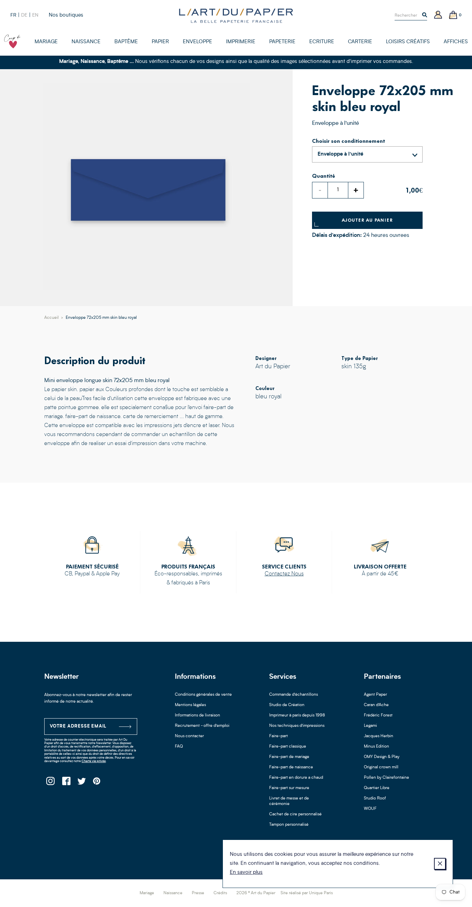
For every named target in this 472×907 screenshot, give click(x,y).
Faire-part (278, 736)
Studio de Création (286, 705)
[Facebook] (66, 783)
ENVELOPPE (197, 42)
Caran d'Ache (376, 705)
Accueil (51, 318)
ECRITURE (321, 42)
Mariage (147, 893)
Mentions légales (190, 705)
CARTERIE (360, 42)
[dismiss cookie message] (440, 864)
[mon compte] (438, 15)
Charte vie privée (94, 761)
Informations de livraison (197, 715)
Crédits (220, 893)
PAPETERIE (282, 42)
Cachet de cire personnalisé (295, 814)
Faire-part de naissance (291, 767)
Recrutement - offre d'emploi (202, 726)
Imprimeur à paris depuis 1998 (297, 715)
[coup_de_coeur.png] (12, 41)
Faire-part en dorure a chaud (296, 778)
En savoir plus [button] (246, 872)
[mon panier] (453, 15)
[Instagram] (50, 783)
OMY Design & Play (381, 757)
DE (24, 15)
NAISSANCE (86, 42)
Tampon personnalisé (289, 825)
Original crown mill (381, 767)
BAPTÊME (126, 42)
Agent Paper (375, 695)
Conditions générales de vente (203, 695)
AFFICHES (456, 42)
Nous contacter (189, 736)
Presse (198, 893)
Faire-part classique (287, 746)
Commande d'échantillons (293, 695)
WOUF (370, 809)
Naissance (172, 893)
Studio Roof (375, 798)
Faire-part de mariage (289, 757)
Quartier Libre (376, 788)
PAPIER (160, 42)
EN (35, 15)
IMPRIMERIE (240, 42)
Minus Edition (376, 746)
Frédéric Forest (378, 715)
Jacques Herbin (378, 736)
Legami (370, 726)
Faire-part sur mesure (289, 788)
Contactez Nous (284, 574)
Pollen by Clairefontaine (386, 778)
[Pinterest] (97, 783)
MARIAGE (46, 42)
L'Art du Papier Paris (236, 15)
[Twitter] (81, 783)
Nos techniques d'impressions (296, 726)
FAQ (179, 746)
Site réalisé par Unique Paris (307, 893)
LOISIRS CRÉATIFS (408, 42)
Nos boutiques (66, 15)
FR (13, 15)
